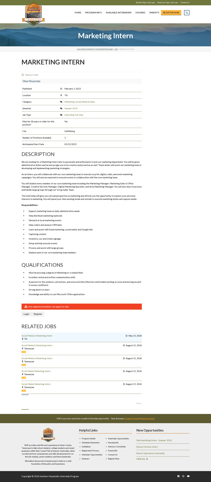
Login (26, 314)
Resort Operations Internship (150, 453)
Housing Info (113, 442)
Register (38, 314)
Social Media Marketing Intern (36, 371)
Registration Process (90, 450)
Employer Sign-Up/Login (167, 2)
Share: (139, 403)
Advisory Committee (117, 446)
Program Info (93, 12)
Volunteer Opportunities (92, 455)
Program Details (88, 438)
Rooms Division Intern (147, 446)
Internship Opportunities (118, 438)
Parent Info (112, 450)
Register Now (171, 12)
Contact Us (184, 2)
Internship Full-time (73, 115)
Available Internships (118, 12)
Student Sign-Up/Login (145, 2)
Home (78, 12)
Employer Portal (147, 418)
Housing (140, 12)
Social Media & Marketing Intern (37, 335)
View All (140, 459)
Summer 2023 (71, 108)
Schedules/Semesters (91, 442)
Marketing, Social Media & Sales (79, 101)
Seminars (85, 459)
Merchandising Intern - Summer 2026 (154, 440)
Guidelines (86, 446)
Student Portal (131, 418)
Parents (154, 12)
